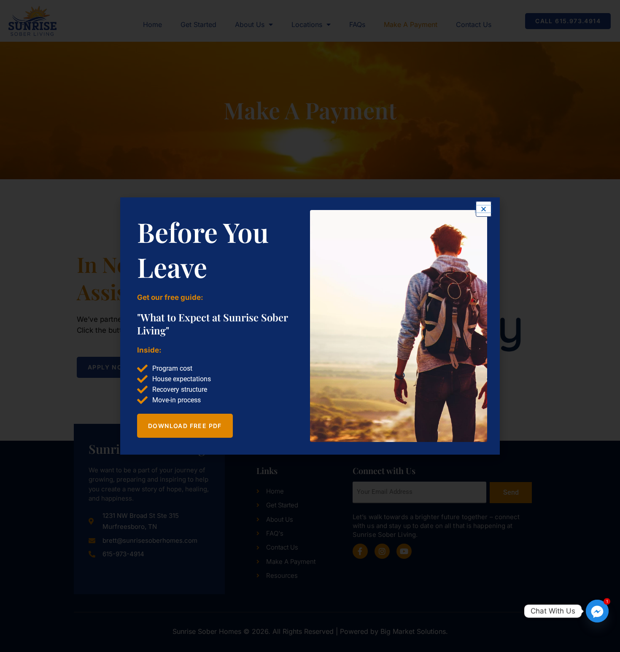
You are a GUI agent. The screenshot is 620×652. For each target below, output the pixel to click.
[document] (310, 326)
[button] (483, 209)
